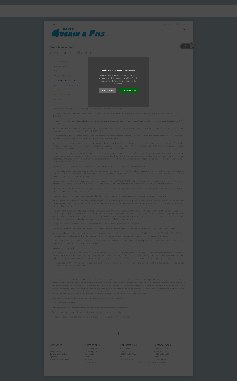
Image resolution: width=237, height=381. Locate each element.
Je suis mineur (107, 90)
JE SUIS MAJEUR (128, 90)
